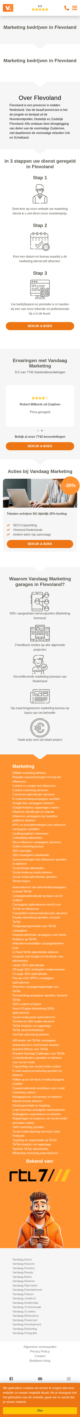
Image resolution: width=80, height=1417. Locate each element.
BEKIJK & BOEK (40, 326)
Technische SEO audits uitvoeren (33, 1021)
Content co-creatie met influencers (34, 785)
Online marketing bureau (27, 846)
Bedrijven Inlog (40, 1360)
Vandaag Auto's (22, 1259)
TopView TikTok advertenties (30, 1148)
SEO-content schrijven (26, 1004)
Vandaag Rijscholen (24, 1285)
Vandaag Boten (22, 1276)
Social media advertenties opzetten (34, 876)
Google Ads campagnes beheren (33, 803)
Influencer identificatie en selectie (33, 811)
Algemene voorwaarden (40, 1346)
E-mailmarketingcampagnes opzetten (36, 798)
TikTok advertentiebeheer (28, 1030)
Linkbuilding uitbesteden (27, 837)
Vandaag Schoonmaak (26, 1307)
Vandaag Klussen (23, 1263)
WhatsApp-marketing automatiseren (35, 1153)
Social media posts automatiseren (33, 1017)
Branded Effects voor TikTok (30, 1049)
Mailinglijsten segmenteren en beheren (36, 1114)
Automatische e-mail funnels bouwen (35, 1044)
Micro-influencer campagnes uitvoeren (36, 842)
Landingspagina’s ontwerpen (30, 833)
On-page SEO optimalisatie (29, 973)
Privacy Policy (40, 1351)
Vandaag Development (26, 1324)
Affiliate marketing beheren (29, 772)
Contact (40, 1356)
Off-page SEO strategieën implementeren (38, 969)
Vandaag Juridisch (24, 1298)
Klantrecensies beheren (27, 1101)
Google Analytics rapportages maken (35, 807)
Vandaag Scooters (24, 1311)
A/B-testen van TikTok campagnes (34, 1040)
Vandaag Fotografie (24, 1333)
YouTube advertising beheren (30, 1034)
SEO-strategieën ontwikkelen (30, 855)
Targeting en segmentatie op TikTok (34, 1140)
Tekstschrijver (21, 881)
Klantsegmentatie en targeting (31, 1105)
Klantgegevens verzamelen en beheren (37, 1096)
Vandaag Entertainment (27, 1289)
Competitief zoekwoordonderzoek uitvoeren (39, 913)
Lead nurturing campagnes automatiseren (38, 1109)
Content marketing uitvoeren (30, 790)
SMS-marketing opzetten (28, 1127)
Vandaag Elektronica (25, 1315)
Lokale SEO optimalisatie (28, 965)
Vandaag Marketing (24, 1328)
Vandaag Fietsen (23, 1294)
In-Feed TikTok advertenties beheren (35, 952)
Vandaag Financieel (24, 1320)
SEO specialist (21, 850)
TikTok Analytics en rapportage (31, 1025)
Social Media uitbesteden (28, 868)
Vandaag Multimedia (25, 1302)
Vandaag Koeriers (23, 1268)
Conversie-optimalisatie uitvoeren (33, 794)
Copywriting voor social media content (36, 1066)
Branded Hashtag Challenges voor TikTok (38, 1053)
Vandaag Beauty (22, 1272)
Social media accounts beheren (32, 872)
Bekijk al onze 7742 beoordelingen (40, 436)
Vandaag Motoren (23, 1281)
